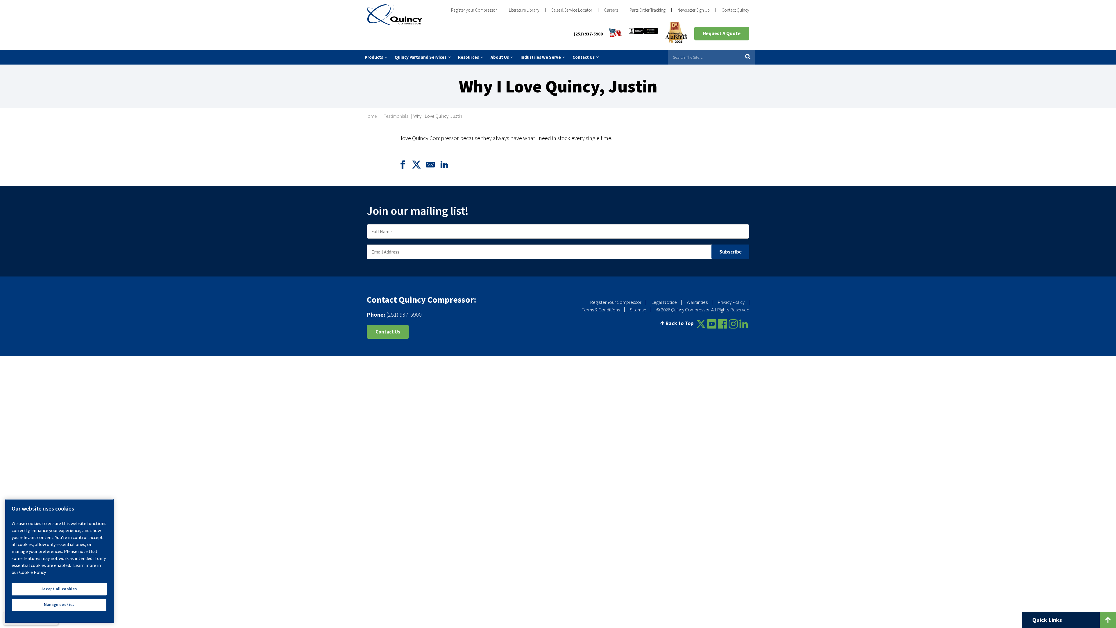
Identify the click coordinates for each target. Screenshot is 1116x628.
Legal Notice (664, 302)
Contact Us (387, 332)
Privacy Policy (731, 302)
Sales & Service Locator (571, 10)
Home (371, 116)
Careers (611, 10)
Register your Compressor (474, 10)
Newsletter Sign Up (693, 10)
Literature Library (524, 10)
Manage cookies (59, 604)
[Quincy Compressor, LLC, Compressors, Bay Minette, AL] (643, 33)
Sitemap (638, 309)
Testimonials (396, 116)
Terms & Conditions (601, 309)
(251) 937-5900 (588, 34)
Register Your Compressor (615, 302)
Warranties (697, 302)
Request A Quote (722, 33)
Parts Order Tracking (648, 10)
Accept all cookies (59, 588)
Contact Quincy (735, 10)
